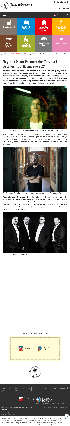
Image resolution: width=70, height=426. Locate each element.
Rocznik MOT (36, 389)
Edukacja (45, 388)
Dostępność (25, 388)
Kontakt (63, 388)
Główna (12, 54)
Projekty (54, 388)
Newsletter (60, 15)
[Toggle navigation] (4, 15)
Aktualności (20, 54)
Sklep (10, 388)
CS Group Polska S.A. (61, 407)
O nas (16, 389)
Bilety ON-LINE (3, 390)
